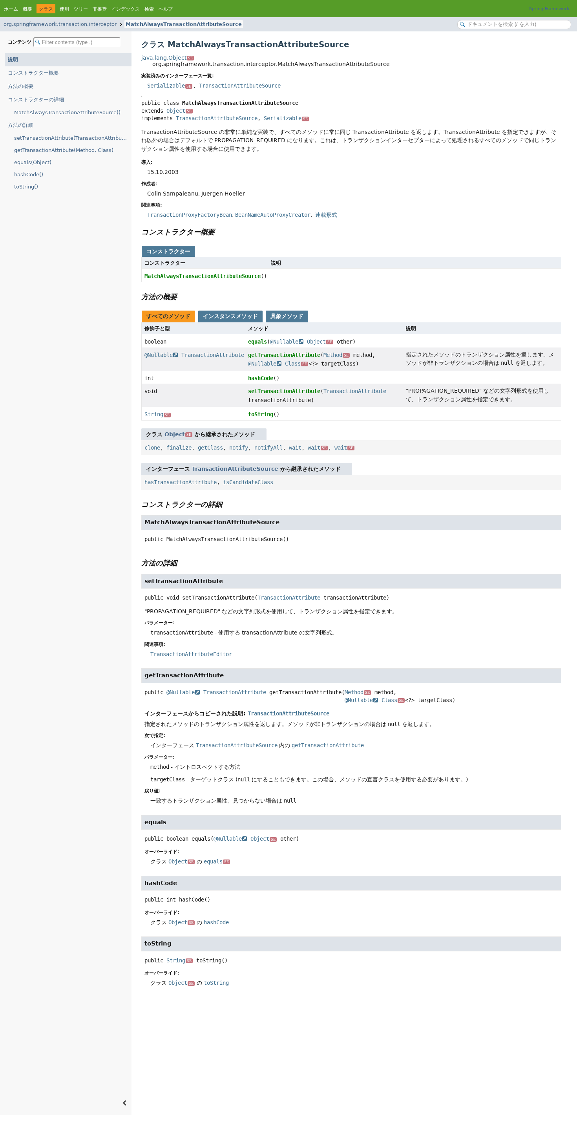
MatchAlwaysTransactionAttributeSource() (67, 112)
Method (336, 355)
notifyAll (268, 447)
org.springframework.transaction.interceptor (60, 24)
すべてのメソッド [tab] (168, 316)
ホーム (11, 9)
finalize (179, 447)
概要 (27, 9)
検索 (149, 9)
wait (295, 447)
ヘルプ (166, 9)
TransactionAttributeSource (240, 85)
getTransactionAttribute (284, 355)
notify (238, 447)
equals (257, 341)
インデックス (125, 9)
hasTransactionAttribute (180, 482)
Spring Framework (549, 8)
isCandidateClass (248, 482)
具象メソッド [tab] (286, 316)
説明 (13, 59)
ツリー (81, 9)
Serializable (169, 85)
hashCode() (28, 174)
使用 (64, 9)
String (157, 414)
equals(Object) (32, 162)
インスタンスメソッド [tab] (230, 316)
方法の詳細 (20, 125)
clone (152, 447)
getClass (210, 447)
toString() (26, 187)
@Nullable (284, 341)
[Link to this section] (220, 232)
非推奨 (100, 9)
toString (260, 414)
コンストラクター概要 (33, 73)
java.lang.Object (167, 58)
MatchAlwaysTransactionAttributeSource (184, 24)
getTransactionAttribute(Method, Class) (63, 150)
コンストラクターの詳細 (36, 99)
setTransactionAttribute (284, 391)
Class (296, 363)
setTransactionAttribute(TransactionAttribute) (71, 138)
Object (179, 111)
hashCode (260, 378)
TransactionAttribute (212, 355)
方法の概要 (20, 86)
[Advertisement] (351, 1056)
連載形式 (325, 215)
